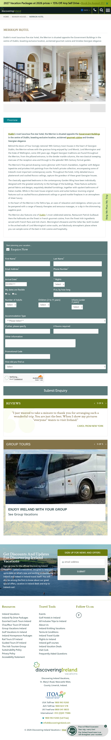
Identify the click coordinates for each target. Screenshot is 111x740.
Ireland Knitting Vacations (52, 628)
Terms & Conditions (48, 632)
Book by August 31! (93, 3)
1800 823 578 (61, 706)
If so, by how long (61, 290)
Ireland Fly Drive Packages (15, 618)
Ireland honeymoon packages (17, 636)
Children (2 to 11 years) (49, 300)
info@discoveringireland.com (56, 723)
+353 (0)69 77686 (62, 713)
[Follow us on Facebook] (78, 615)
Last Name (58, 258)
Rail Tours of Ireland (12, 639)
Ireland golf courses (49, 643)
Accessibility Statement (13, 657)
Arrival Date (11, 279)
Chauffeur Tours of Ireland (15, 625)
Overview (12, 120)
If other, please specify (15, 326)
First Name (10, 258)
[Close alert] (107, 3)
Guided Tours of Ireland (14, 643)
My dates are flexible (15, 290)
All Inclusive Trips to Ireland (52, 621)
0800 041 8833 (62, 710)
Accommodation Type (15, 316)
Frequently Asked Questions (53, 654)
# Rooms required (61, 326)
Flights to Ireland (47, 639)
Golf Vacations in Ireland (14, 632)
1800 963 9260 (62, 703)
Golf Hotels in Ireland (49, 618)
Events (42, 614)
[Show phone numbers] (95, 10)
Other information (14, 337)
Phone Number (60, 269)
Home (6, 17)
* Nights (57, 279)
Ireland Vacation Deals (50, 646)
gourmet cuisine (74, 138)
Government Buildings (89, 134)
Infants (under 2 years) (78, 301)
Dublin (11, 134)
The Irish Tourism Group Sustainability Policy (14, 648)
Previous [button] (94, 403)
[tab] (100, 403)
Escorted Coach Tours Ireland (16, 621)
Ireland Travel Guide (49, 636)
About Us (43, 625)
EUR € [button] (86, 10)
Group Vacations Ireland (14, 628)
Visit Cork (43, 650)
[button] (100, 403)
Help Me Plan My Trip (106, 206)
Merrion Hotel (36, 17)
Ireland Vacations (10, 614)
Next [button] (106, 403)
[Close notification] (105, 726)
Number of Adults (13, 300)
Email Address (12, 269)
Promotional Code (13, 352)
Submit (81, 571)
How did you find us (14, 362)
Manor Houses (19, 17)
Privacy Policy (8, 654)
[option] (54, 80)
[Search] (101, 10)
